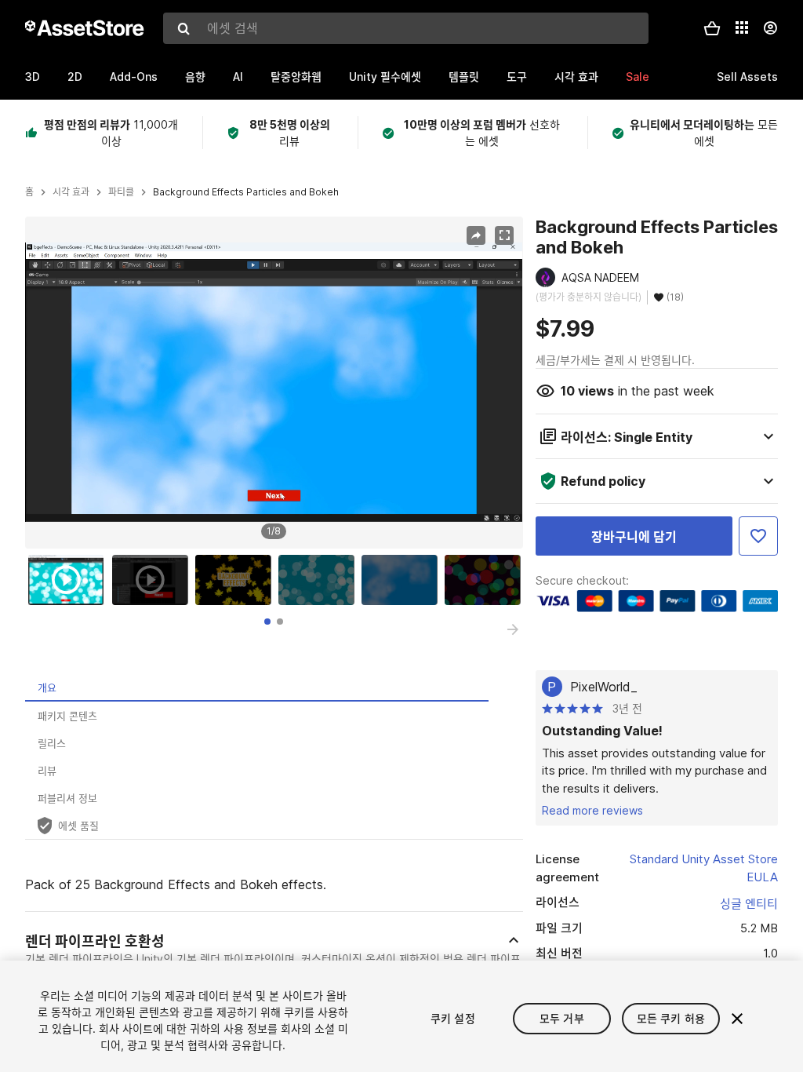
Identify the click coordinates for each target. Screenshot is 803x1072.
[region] (273, 382)
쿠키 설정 (453, 1018)
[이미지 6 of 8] (486, 580)
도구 (517, 76)
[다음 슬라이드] (513, 629)
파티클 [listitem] (121, 192)
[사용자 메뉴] (770, 28)
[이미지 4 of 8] (320, 580)
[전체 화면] (504, 235)
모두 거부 (562, 1018)
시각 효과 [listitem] (71, 192)
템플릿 (464, 76)
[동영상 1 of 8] (69, 580)
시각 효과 (576, 76)
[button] (712, 28)
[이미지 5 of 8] (403, 580)
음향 (195, 76)
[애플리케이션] (741, 27)
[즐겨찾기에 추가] (758, 536)
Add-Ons (134, 76)
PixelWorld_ (603, 687)
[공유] (476, 235)
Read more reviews (592, 810)
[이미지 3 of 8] (236, 580)
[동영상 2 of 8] (153, 580)
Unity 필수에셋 (385, 76)
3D (32, 76)
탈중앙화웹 (296, 76)
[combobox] (406, 28)
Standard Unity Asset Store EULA (704, 867)
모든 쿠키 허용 (671, 1018)
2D (74, 76)
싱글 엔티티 (749, 903)
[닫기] (737, 1018)
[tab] (267, 621)
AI (238, 76)
